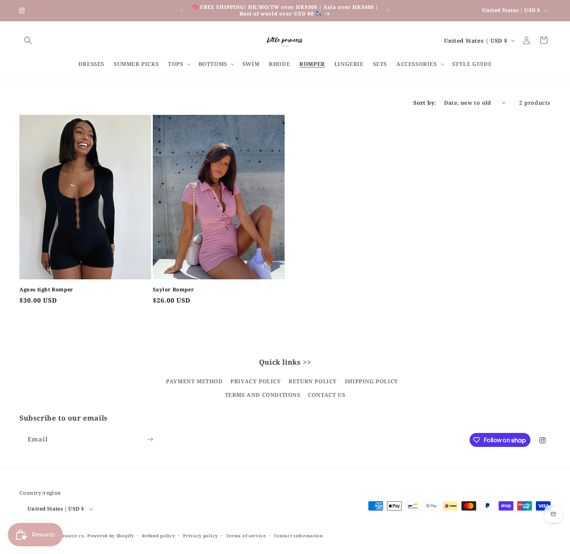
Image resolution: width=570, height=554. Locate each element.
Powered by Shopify (110, 536)
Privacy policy (200, 535)
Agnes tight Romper (46, 289)
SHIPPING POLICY (371, 381)
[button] (27, 40)
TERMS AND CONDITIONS (263, 395)
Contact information (298, 535)
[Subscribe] (150, 439)
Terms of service (246, 535)
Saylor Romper (173, 289)
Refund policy (158, 535)
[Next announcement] (388, 10)
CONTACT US (326, 395)
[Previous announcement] (181, 10)
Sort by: (424, 102)
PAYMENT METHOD (194, 381)
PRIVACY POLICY (255, 381)
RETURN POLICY (312, 381)
